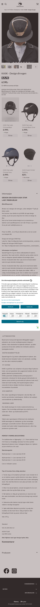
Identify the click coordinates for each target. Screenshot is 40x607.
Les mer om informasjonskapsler (10, 300)
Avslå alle (10, 306)
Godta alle (29, 306)
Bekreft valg (20, 321)
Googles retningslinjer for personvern (12, 302)
